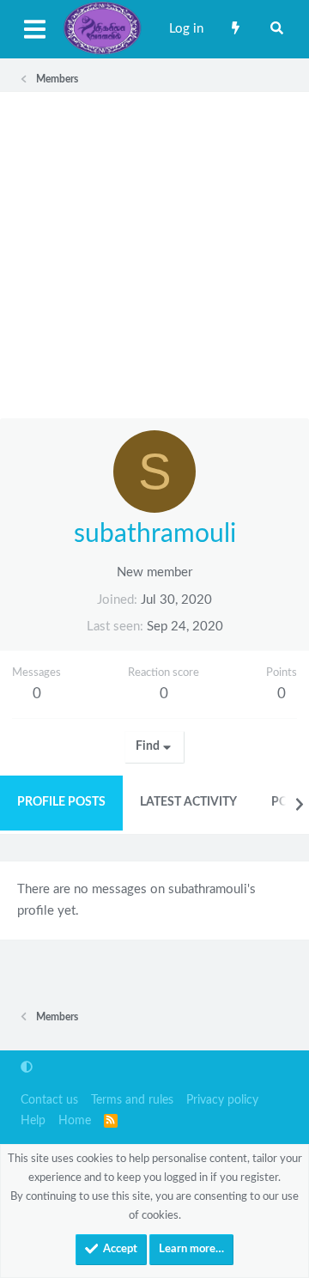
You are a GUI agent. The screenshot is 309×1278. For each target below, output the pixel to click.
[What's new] (235, 29)
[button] (26, 1068)
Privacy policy (222, 1100)
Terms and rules (132, 1100)
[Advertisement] (154, 255)
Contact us (49, 1100)
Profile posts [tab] (61, 802)
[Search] (277, 29)
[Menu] (34, 29)
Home (74, 1121)
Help (33, 1121)
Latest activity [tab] (188, 802)
